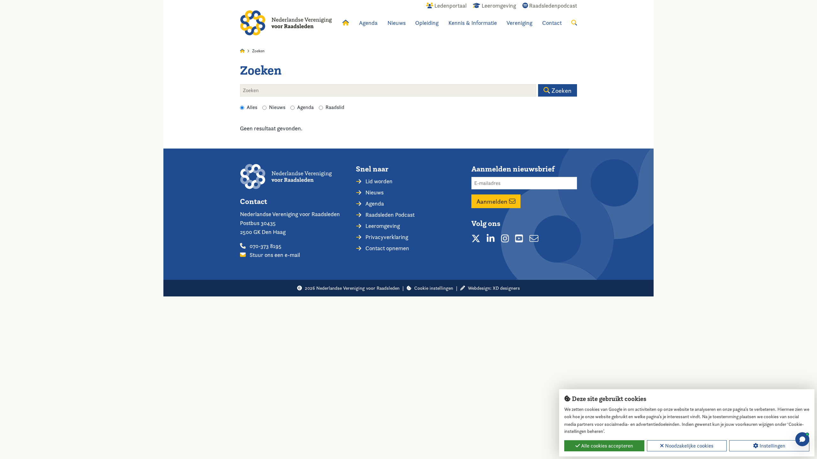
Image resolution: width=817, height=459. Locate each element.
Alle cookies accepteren (606, 446)
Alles (252, 107)
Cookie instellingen (433, 288)
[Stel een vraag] (802, 439)
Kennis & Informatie (472, 22)
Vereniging (519, 22)
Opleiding (426, 22)
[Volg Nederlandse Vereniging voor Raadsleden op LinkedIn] (491, 238)
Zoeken (561, 90)
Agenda (368, 22)
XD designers (506, 288)
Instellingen (771, 446)
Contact (552, 22)
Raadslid (335, 107)
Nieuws (396, 22)
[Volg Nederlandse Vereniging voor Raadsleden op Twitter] (475, 238)
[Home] (286, 23)
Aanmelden (492, 201)
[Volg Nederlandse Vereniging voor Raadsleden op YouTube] (519, 238)
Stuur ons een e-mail (274, 254)
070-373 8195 (264, 246)
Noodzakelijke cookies (688, 446)
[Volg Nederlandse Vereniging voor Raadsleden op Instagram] (505, 238)
